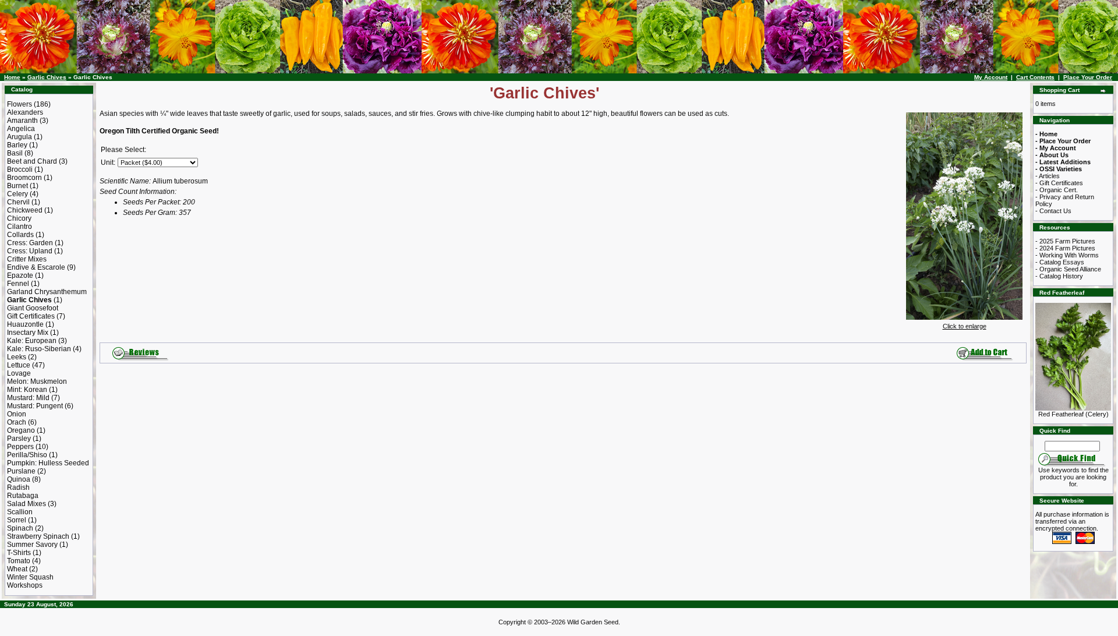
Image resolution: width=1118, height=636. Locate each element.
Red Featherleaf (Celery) (1073, 414)
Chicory (19, 218)
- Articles (1047, 175)
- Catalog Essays (1059, 262)
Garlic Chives (46, 77)
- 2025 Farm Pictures (1065, 241)
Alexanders (25, 112)
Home (12, 77)
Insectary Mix (27, 332)
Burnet (17, 186)
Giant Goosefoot (32, 308)
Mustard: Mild (28, 398)
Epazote (20, 275)
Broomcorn (24, 178)
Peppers (20, 447)
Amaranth (22, 120)
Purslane (21, 471)
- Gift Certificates (1059, 182)
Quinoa (18, 479)
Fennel (18, 284)
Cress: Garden (30, 243)
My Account (990, 77)
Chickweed (25, 210)
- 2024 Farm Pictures (1065, 248)
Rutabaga (22, 496)
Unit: (108, 162)
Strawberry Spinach (38, 536)
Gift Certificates (31, 316)
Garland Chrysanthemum (47, 292)
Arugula (19, 137)
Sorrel (16, 520)
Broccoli (20, 169)
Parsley (19, 438)
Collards (20, 235)
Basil (15, 153)
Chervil (18, 202)
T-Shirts (19, 553)
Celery (17, 194)
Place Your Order (1087, 77)
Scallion (20, 512)
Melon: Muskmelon (37, 381)
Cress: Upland (29, 251)
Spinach (20, 528)
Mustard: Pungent (35, 406)
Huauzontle (25, 324)
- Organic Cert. (1056, 189)
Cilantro (19, 226)
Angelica (21, 129)
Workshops (25, 585)
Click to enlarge (964, 326)
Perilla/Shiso (27, 455)
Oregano (21, 430)
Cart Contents (1035, 77)
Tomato (18, 561)
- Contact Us (1053, 210)
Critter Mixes (27, 259)
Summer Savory (32, 544)
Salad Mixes (26, 504)
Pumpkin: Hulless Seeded (48, 463)
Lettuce (18, 365)
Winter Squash (30, 577)
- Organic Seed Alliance (1068, 269)
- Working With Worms (1067, 255)
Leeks (16, 357)
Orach (16, 422)
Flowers (19, 104)
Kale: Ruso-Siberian (39, 349)
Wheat (17, 569)
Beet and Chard (32, 161)
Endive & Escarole (36, 267)
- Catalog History (1059, 276)
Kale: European (31, 341)
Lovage (19, 373)
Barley (17, 145)
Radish (18, 487)
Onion (16, 414)
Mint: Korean (27, 390)
